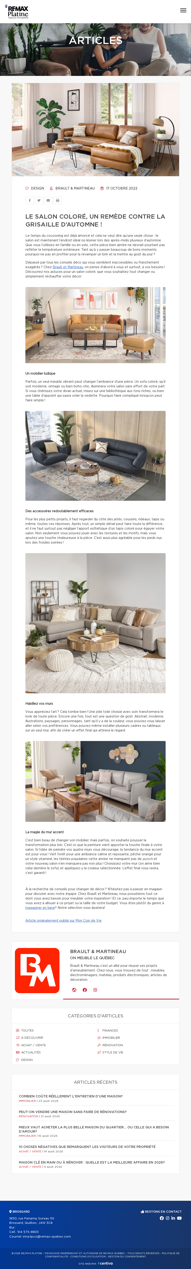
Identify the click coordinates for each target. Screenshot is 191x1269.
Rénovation (112, 1045)
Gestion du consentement (127, 1256)
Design (37, 188)
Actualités (30, 1052)
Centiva (105, 1263)
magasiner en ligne (40, 908)
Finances (110, 1030)
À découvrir (31, 1037)
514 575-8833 (28, 1232)
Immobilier (111, 1037)
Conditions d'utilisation (88, 1256)
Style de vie (112, 1052)
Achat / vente (33, 1045)
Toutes (27, 1030)
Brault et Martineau (68, 267)
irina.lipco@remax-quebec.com (47, 1236)
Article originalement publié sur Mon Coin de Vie (63, 920)
